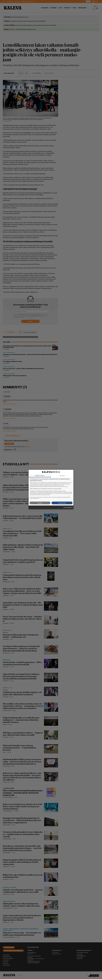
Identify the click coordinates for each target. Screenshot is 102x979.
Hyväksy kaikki (62, 503)
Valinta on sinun (39, 475)
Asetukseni (62, 475)
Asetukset (39, 503)
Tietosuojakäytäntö (68, 507)
